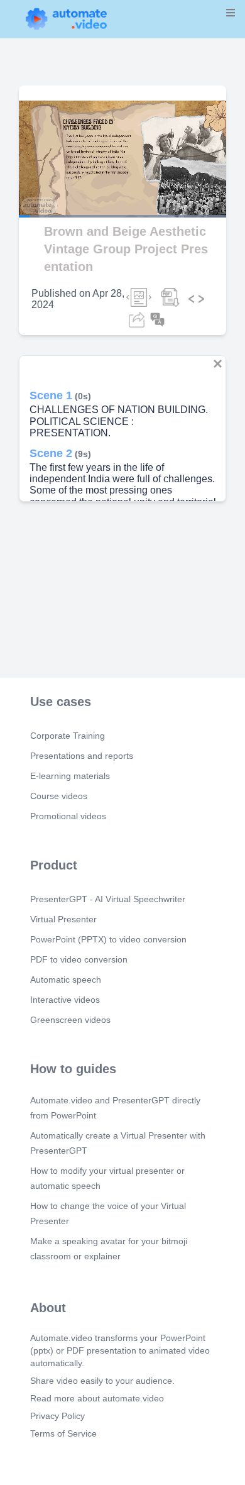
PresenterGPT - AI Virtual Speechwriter (107, 899)
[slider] (62, 181)
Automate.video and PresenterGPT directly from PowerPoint (115, 1107)
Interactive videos (65, 1000)
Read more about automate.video (97, 1398)
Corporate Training (67, 736)
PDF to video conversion (79, 959)
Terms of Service (63, 1433)
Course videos (58, 796)
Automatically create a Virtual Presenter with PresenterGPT (117, 1143)
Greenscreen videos (70, 1020)
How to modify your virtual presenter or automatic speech (107, 1178)
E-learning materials (70, 776)
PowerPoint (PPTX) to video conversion (108, 939)
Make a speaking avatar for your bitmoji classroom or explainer (108, 1248)
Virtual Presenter (63, 919)
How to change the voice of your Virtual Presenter (108, 1213)
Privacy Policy (57, 1416)
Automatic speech (65, 979)
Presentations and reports (81, 756)
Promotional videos (68, 816)
